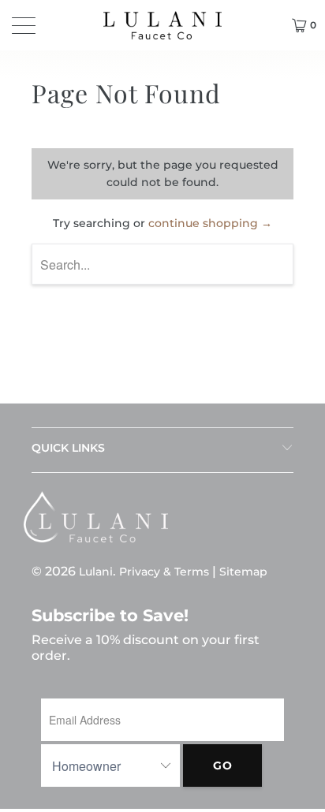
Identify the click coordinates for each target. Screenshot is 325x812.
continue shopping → (210, 223)
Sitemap (243, 571)
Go (223, 765)
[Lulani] (162, 25)
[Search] (268, 25)
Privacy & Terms (164, 571)
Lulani (96, 571)
